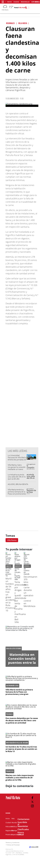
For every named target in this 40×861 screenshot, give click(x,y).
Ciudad (16, 2)
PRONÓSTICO (10, 771)
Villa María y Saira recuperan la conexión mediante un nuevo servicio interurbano (16, 468)
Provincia (9, 834)
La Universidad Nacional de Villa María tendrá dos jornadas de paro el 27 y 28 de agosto (17, 459)
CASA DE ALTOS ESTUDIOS (13, 648)
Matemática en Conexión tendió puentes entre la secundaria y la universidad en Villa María (22, 664)
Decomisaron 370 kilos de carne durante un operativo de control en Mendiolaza (30, 591)
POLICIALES (9, 714)
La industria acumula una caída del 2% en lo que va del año (17, 476)
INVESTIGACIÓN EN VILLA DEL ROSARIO (17, 742)
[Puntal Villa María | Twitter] (32, 801)
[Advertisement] (22, 401)
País (13, 818)
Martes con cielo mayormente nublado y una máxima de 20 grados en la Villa (20, 777)
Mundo (14, 822)
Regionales (25, 2)
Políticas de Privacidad (13, 845)
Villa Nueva (11, 540)
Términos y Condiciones (12, 842)
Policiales (9, 826)
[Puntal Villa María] (13, 799)
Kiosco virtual (21, 833)
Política (14, 826)
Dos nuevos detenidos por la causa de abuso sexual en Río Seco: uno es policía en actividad (22, 720)
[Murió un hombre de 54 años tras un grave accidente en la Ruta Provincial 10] (8, 576)
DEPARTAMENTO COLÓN (30, 566)
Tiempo (14, 830)
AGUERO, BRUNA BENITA (18, 484)
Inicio (9, 2)
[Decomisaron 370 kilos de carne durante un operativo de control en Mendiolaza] (26, 574)
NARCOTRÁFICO (19, 566)
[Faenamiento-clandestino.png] (22, 105)
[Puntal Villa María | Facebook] (32, 797)
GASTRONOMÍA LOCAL (12, 685)
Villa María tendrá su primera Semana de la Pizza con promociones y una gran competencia (17, 493)
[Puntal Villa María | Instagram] (32, 806)
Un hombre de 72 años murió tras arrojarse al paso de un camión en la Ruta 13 (21, 749)
